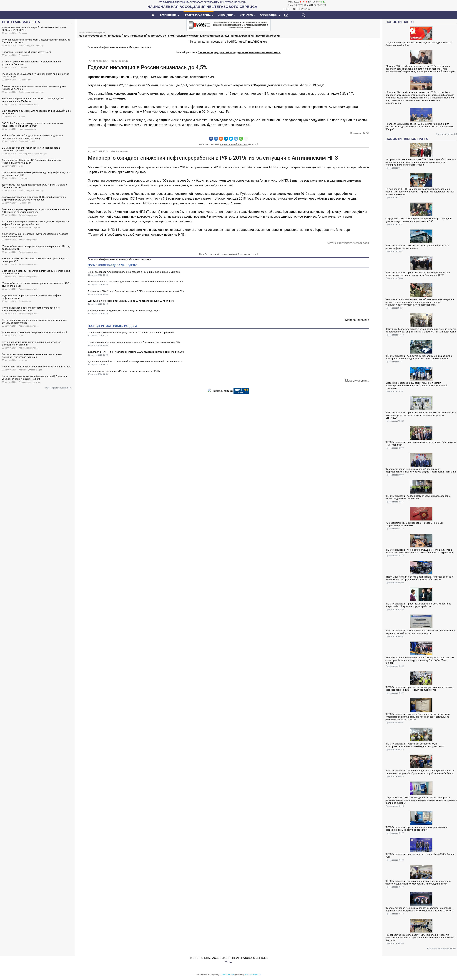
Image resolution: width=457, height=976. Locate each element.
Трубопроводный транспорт (31, 45)
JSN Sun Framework (253, 975)
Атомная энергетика (28, 104)
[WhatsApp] (241, 139)
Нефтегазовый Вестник (234, 144)
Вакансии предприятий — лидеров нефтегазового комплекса (239, 52)
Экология (23, 33)
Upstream (23, 67)
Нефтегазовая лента (113, 47)
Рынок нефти (25, 80)
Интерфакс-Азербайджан (354, 243)
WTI (311, 5)
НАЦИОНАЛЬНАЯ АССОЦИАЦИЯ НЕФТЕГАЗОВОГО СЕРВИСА (228, 958)
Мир (21, 166)
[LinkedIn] (226, 139)
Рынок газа (24, 55)
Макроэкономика (140, 47)
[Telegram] (236, 139)
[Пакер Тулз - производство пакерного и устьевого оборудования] (228, 25)
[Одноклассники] (221, 139)
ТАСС (366, 133)
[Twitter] (231, 139)
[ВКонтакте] (216, 139)
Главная (93, 47)
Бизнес (22, 117)
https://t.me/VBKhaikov (252, 41)
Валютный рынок (27, 141)
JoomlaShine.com (226, 975)
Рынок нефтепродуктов (29, 227)
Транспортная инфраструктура (33, 153)
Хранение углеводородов (30, 370)
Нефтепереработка (27, 129)
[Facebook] (211, 139)
